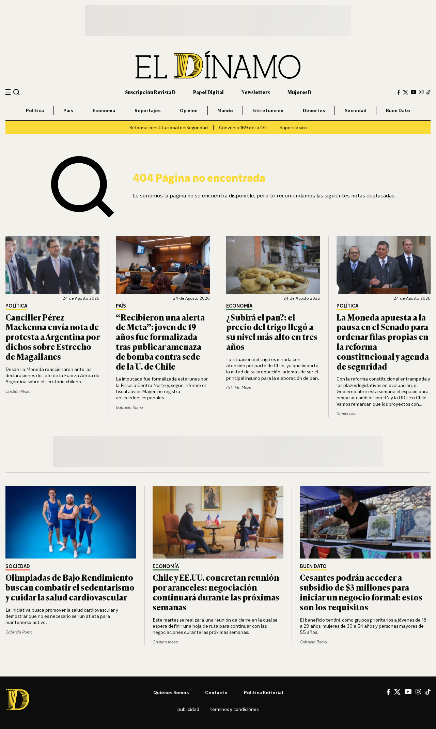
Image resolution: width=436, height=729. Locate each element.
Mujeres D (299, 91)
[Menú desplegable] (8, 92)
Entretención (267, 110)
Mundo (225, 110)
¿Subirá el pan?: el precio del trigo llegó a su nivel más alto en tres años (271, 331)
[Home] (218, 64)
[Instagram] (421, 92)
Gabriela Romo (129, 407)
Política (35, 110)
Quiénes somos (171, 692)
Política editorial (263, 692)
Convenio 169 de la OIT (243, 127)
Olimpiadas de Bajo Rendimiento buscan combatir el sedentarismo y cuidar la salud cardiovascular (70, 587)
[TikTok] (428, 92)
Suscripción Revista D (150, 91)
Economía (104, 110)
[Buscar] (16, 91)
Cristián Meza (18, 391)
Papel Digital (208, 91)
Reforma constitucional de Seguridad (168, 127)
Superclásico (293, 127)
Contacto (216, 692)
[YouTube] (413, 92)
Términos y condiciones (234, 709)
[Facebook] (399, 92)
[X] (397, 692)
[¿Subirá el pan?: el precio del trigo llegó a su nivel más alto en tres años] (273, 265)
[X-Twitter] (405, 92)
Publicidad (188, 709)
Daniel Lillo (347, 413)
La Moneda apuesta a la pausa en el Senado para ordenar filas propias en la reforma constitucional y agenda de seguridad (383, 341)
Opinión (189, 110)
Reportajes (147, 110)
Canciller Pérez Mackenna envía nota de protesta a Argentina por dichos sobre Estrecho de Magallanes (52, 336)
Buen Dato (398, 110)
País (68, 110)
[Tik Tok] (428, 692)
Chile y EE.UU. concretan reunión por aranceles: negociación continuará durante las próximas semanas (216, 591)
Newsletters (256, 91)
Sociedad (356, 110)
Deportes (314, 110)
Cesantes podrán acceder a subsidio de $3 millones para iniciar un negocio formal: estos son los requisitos (361, 591)
